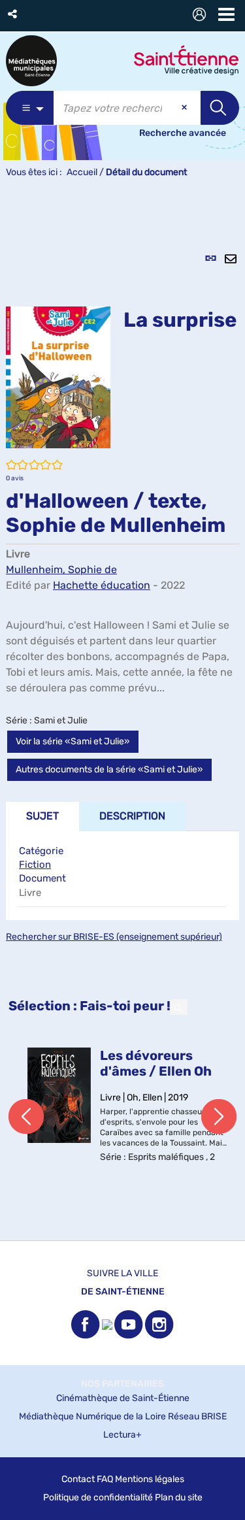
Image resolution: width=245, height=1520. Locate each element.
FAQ (105, 1479)
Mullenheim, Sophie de (61, 569)
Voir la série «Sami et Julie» (73, 741)
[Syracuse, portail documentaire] (31, 60)
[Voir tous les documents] (179, 1007)
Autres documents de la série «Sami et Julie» (109, 769)
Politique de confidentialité (98, 1497)
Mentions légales (149, 1479)
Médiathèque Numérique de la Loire (92, 1416)
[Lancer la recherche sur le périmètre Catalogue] (220, 108)
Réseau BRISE (197, 1416)
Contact (78, 1479)
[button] (13, 14)
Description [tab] (132, 816)
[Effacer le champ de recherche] (185, 108)
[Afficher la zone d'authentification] (201, 16)
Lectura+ (122, 1434)
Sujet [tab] (42, 816)
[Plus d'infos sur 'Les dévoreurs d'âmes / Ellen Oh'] (59, 1095)
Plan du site (179, 1497)
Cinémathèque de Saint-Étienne (122, 1398)
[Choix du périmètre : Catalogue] (30, 108)
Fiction (35, 864)
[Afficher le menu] (226, 14)
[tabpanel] (122, 716)
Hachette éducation (101, 585)
